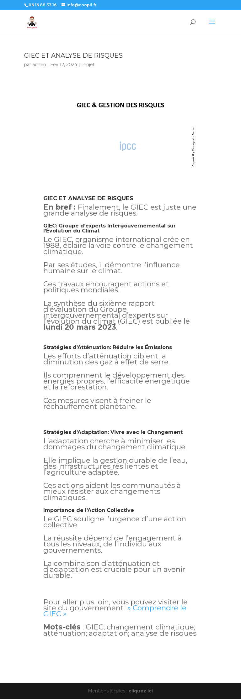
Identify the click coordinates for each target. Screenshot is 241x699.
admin (39, 64)
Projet (88, 64)
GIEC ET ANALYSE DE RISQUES (73, 55)
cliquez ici (141, 691)
